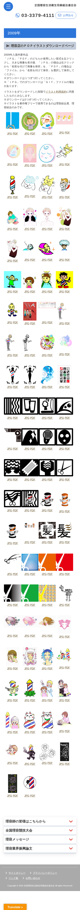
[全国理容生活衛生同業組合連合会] (55, 5)
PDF (15, 133)
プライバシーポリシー (45, 873)
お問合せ (68, 15)
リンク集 (13, 878)
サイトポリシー (17, 873)
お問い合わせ (33, 878)
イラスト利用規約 (56, 91)
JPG (9, 133)
